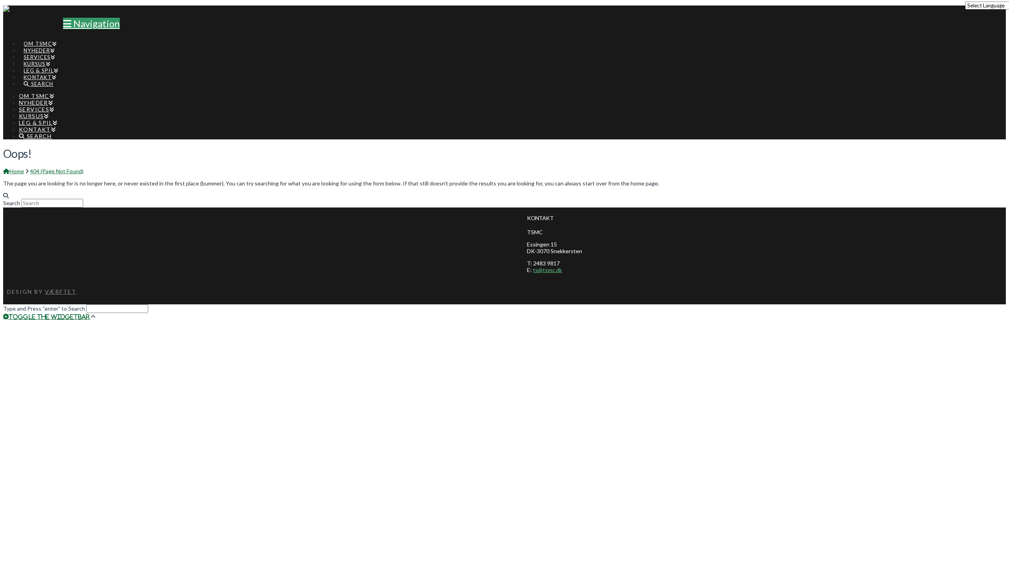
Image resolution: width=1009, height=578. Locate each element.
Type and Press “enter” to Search (44, 308)
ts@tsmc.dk (547, 270)
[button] (91, 23)
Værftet (60, 291)
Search (11, 203)
